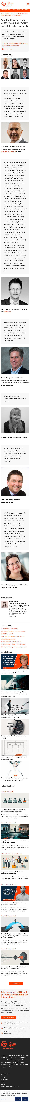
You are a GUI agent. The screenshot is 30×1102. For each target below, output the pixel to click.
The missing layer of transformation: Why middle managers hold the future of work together (14, 936)
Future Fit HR (4, 1079)
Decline (18, 1099)
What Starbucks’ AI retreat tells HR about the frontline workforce (13, 811)
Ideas (11, 13)
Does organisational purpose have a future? (13, 737)
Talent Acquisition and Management (11, 641)
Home (2, 13)
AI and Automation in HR (8, 639)
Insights (7, 13)
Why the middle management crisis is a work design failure (15, 842)
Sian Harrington (7, 54)
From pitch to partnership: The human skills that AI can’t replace (15, 968)
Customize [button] (3, 1099)
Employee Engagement (21, 647)
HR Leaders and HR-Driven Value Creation (13, 636)
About (2, 1082)
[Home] (7, 4)
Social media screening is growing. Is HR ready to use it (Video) (15, 672)
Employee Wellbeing (7, 647)
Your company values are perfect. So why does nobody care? (15, 758)
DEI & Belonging (21, 644)
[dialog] (15, 1096)
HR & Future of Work (7, 634)
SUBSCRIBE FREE (8, 1017)
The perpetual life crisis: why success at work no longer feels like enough (14, 779)
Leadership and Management (11, 45)
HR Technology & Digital (8, 644)
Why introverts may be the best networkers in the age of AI (12, 873)
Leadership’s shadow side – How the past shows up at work (13, 904)
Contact (3, 1084)
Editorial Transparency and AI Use (10, 1086)
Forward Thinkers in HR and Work (10, 884)
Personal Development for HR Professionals (15, 43)
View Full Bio (12, 616)
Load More (16, 983)
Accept (25, 1099)
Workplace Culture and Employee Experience (14, 631)
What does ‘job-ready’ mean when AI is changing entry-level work (14, 716)
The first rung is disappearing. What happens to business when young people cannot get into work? (14, 694)
